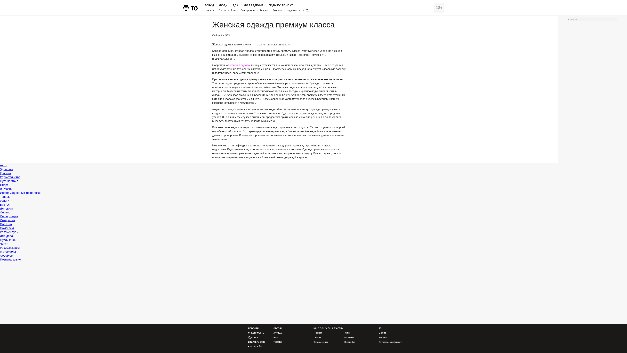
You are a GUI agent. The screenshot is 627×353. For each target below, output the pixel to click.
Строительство (10, 177)
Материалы (8, 251)
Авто (3, 165)
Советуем (6, 255)
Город (209, 5)
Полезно (6, 224)
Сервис (5, 212)
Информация (9, 216)
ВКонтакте (349, 337)
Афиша (264, 10)
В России (6, 189)
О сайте (382, 333)
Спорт (4, 185)
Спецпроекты (248, 10)
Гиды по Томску (281, 5)
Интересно (7, 220)
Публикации (8, 240)
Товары (5, 196)
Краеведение (253, 5)
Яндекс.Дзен (350, 342)
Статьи (222, 10)
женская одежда (240, 65)
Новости (209, 10)
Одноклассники (321, 342)
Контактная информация (390, 342)
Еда (235, 5)
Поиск (255, 337)
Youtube (317, 337)
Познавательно (10, 259)
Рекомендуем (9, 232)
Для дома (6, 208)
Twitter (347, 333)
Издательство (294, 10)
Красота (5, 173)
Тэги (233, 10)
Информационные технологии (20, 192)
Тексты (277, 342)
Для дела (6, 236)
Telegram (318, 333)
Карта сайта (255, 347)
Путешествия (9, 181)
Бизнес (5, 204)
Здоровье (6, 169)
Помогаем (7, 228)
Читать (4, 243)
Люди (223, 5)
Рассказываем (10, 247)
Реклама (277, 10)
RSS (275, 337)
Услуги (4, 200)
